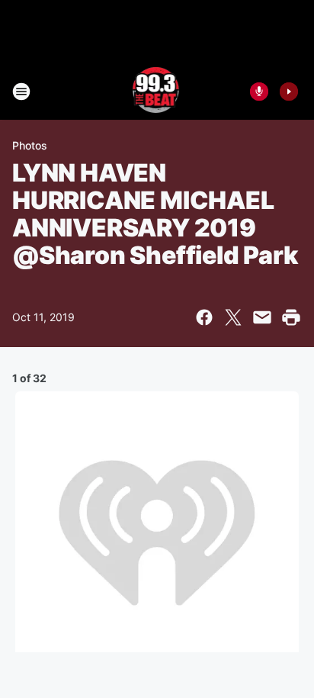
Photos (29, 145)
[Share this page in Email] (262, 317)
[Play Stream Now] (289, 91)
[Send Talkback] (259, 91)
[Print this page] (291, 317)
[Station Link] (157, 91)
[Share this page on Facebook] (204, 317)
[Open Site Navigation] (21, 91)
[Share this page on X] (233, 317)
